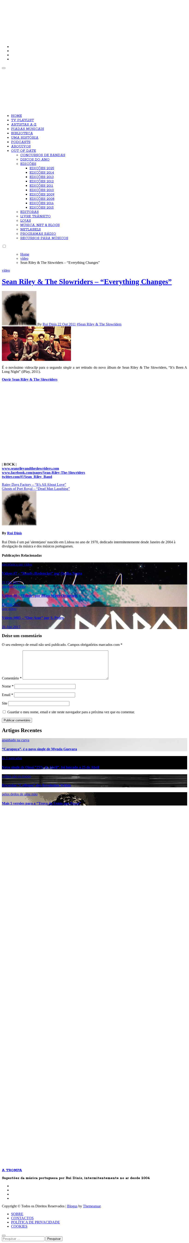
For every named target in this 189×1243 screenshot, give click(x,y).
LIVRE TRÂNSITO (35, 216)
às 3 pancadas (12, 758)
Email (7, 695)
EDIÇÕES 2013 (42, 177)
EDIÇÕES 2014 (42, 173)
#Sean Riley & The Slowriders (99, 324)
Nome (8, 686)
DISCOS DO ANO (35, 160)
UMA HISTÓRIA (24, 138)
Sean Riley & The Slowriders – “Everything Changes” (87, 281)
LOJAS (25, 221)
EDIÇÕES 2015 (42, 208)
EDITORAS (29, 212)
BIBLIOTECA (22, 133)
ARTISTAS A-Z (23, 125)
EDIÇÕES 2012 (42, 181)
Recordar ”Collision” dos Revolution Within (36, 785)
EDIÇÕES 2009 (42, 195)
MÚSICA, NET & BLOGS (40, 225)
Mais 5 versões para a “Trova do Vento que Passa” (41, 803)
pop (5, 609)
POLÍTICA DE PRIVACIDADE (35, 1222)
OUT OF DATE (23, 151)
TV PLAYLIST (22, 120)
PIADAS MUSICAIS (27, 129)
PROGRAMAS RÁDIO (38, 234)
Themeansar (91, 1206)
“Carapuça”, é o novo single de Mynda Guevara (39, 749)
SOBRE (17, 1214)
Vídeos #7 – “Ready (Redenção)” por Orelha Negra (42, 573)
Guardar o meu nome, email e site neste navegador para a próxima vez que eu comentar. (71, 712)
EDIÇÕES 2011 (41, 186)
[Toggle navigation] (4, 68)
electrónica (10, 564)
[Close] (4, 1235)
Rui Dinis (50, 324)
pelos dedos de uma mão (20, 794)
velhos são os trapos (16, 776)
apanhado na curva (15, 740)
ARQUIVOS (21, 146)
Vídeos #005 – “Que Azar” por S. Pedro (33, 618)
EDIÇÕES (28, 164)
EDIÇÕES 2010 (42, 190)
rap (21, 564)
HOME (16, 116)
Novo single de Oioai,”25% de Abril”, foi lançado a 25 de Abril (50, 767)
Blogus (72, 1206)
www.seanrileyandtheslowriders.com (30, 468)
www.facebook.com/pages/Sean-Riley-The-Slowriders (43, 473)
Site (4, 703)
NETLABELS (30, 229)
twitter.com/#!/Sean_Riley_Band (27, 477)
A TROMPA (67, 18)
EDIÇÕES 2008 (42, 199)
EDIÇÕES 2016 (42, 203)
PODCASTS (20, 142)
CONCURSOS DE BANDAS (42, 155)
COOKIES (19, 1226)
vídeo (6, 270)
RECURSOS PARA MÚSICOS (44, 238)
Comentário (12, 678)
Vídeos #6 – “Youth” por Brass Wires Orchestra (39, 596)
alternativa (10, 586)
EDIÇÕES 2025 (42, 168)
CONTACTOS (22, 1218)
